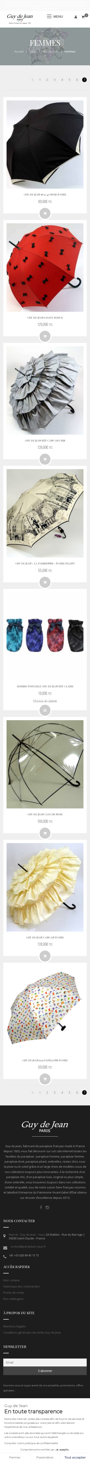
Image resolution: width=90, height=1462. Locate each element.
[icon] (41, 1208)
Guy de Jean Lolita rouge (45, 317)
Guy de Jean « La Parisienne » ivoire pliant (45, 563)
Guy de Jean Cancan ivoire (45, 937)
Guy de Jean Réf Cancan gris (45, 440)
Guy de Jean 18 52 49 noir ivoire (45, 194)
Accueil (19, 51)
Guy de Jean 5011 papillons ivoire (45, 1060)
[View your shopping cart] (83, 17)
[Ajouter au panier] (45, 336)
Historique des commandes (21, 1286)
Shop (32, 51)
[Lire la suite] (45, 213)
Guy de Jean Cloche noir (45, 814)
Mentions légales (14, 1326)
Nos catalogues (13, 1298)
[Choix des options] (45, 710)
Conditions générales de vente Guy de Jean (32, 1332)
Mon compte (11, 1280)
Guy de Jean (50, 51)
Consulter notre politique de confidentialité (31, 1443)
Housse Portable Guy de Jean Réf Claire (45, 686)
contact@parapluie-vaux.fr (28, 1246)
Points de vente (13, 1292)
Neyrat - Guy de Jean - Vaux (27, 1234)
